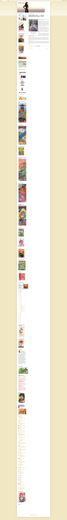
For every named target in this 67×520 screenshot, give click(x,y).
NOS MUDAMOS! (21, 426)
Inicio (39, 48)
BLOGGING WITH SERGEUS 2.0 (22, 428)
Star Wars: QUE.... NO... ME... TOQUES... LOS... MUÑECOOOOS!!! (22, 473)
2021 (19, 314)
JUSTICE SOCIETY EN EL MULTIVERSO (21, 465)
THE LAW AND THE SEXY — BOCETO (23, 305)
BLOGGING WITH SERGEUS (22, 425)
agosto (20, 299)
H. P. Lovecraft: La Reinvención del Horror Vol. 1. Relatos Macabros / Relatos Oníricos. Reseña (22, 447)
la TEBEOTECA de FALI (21, 461)
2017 (19, 318)
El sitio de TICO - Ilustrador (22, 442)
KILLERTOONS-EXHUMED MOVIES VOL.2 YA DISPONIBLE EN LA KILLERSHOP (22, 456)
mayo (20, 302)
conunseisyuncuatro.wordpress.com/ (22, 431)
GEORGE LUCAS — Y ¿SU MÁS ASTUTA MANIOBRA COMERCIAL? (23, 311)
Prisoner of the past (21, 475)
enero (20, 313)
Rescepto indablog (21, 477)
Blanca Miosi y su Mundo (21, 420)
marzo (20, 304)
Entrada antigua (47, 48)
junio (20, 301)
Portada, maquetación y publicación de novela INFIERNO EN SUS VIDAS (22, 444)
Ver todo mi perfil (20, 364)
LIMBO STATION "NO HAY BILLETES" (21, 435)
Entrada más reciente (30, 48)
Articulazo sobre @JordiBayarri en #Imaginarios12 (22, 462)
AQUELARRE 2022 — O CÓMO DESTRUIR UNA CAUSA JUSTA (23, 309)
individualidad (32, 40)
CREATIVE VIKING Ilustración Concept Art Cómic (22, 434)
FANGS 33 (20, 480)
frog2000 (20, 452)
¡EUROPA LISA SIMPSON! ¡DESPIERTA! (22, 306)
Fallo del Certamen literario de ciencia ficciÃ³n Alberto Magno (22, 484)
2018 (19, 317)
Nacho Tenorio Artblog (21, 469)
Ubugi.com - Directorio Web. (22, 486)
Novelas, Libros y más (21, 471)
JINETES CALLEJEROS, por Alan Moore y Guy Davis (22, 453)
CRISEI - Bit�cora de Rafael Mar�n (22, 437)
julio (20, 300)
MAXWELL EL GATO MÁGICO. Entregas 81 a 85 (22, 450)
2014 (19, 321)
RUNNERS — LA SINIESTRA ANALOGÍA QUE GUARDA (22, 488)
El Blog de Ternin (21, 440)
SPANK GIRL (21, 2)
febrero (20, 312)
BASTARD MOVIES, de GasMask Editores (22, 423)
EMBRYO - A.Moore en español (22, 449)
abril (20, 303)
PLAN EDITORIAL (21, 429)
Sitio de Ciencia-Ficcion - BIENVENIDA (21, 482)
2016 (19, 319)
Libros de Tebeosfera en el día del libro (22, 418)
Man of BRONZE (21, 464)
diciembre (21, 296)
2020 (19, 315)
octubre (20, 298)
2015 (19, 320)
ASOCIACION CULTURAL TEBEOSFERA (22, 417)
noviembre (21, 297)
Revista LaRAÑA (21, 479)
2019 (19, 316)
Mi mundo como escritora (21, 467)
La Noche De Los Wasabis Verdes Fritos (21, 459)
